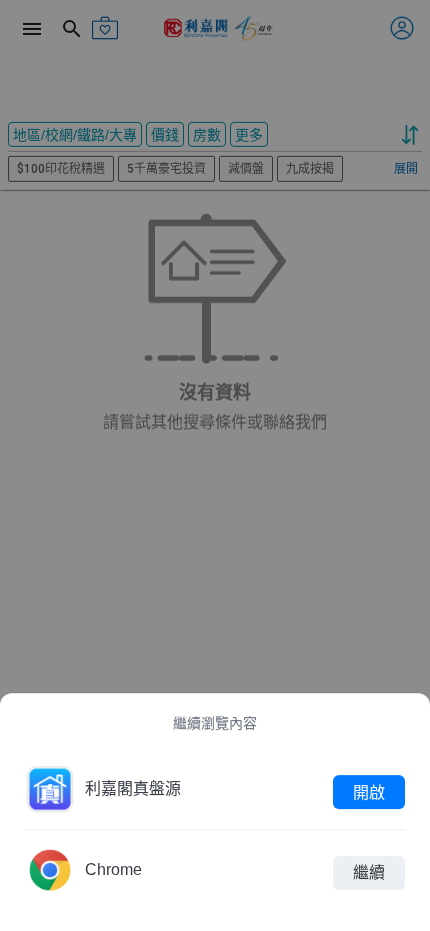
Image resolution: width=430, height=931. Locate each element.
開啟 (369, 791)
